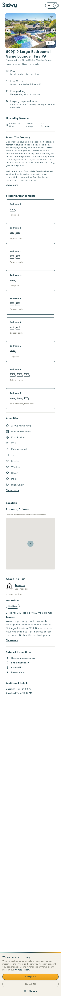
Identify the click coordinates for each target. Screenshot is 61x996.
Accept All (30, 976)
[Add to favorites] (51, 17)
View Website (12, 600)
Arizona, (18, 60)
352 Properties (21, 588)
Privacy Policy (22, 969)
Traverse (24, 118)
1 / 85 (50, 43)
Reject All (30, 984)
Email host (12, 606)
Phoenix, (10, 60)
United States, (29, 60)
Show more (12, 184)
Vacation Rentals (44, 60)
